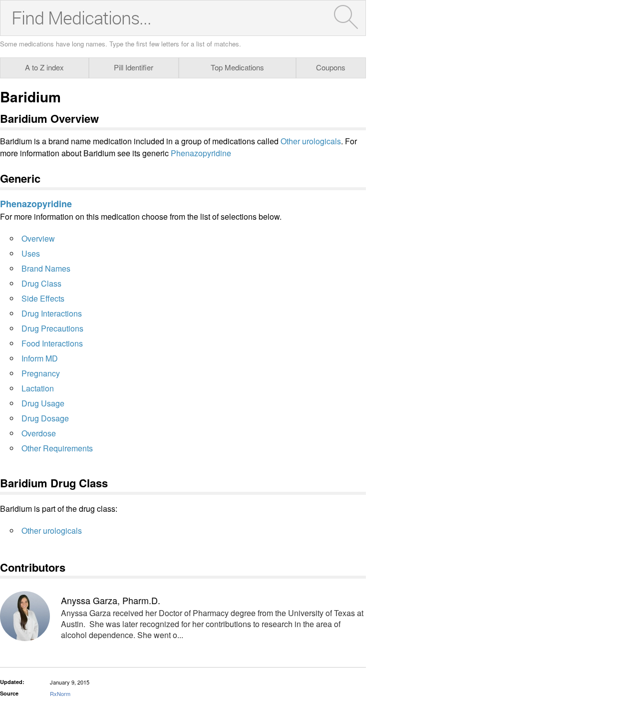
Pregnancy (40, 373)
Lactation (37, 388)
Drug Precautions (52, 328)
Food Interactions (52, 343)
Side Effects (42, 298)
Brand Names (45, 268)
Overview (38, 238)
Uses (30, 253)
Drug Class (41, 283)
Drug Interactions (51, 313)
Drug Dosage (45, 418)
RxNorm (60, 694)
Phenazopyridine (201, 153)
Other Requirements (57, 448)
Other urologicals (311, 141)
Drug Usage (42, 403)
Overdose (38, 433)
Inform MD (39, 358)
